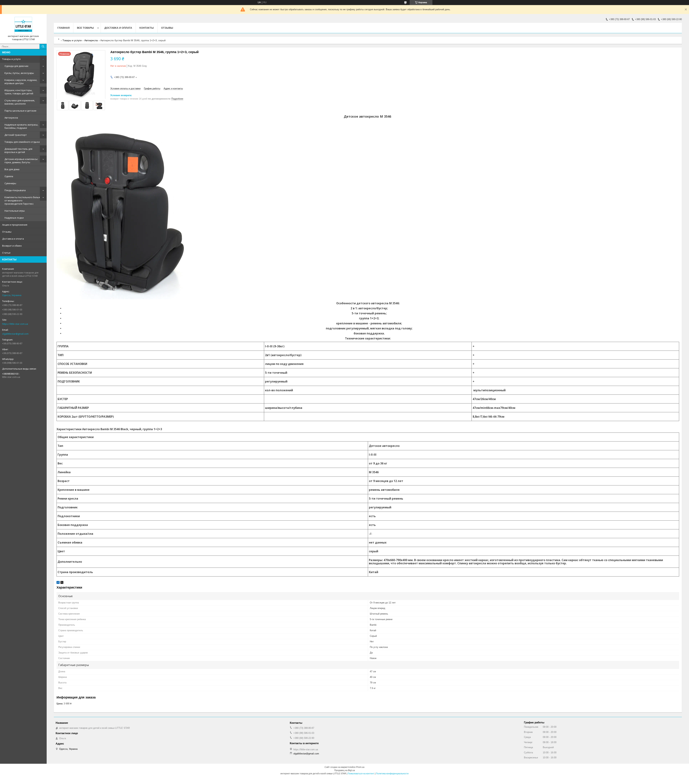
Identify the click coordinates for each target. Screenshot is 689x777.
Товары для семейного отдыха (22, 141)
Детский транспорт (15, 134)
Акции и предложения (14, 224)
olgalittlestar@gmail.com (15, 333)
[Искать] (43, 46)
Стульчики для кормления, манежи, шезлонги (19, 102)
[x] (61, 583)
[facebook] (58, 583)
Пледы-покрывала (15, 190)
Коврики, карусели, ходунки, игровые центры (20, 81)
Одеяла (8, 176)
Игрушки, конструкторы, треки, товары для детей (18, 92)
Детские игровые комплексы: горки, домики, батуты (21, 160)
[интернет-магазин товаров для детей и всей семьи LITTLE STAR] (23, 26)
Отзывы (6, 231)
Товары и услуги (11, 59)
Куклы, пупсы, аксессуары (19, 73)
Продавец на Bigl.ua (344, 770)
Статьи (6, 252)
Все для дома (11, 169)
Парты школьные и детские (20, 110)
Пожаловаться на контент (361, 773)
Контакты (146, 27)
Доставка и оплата (13, 238)
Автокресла (11, 117)
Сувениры (10, 183)
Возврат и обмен (12, 245)
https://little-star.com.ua (15, 323)
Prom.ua (360, 767)
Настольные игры (14, 210)
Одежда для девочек (16, 66)
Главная (63, 27)
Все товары (85, 27)
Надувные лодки (14, 217)
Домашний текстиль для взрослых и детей (18, 150)
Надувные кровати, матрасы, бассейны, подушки (21, 126)
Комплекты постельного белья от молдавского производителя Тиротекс (22, 200)
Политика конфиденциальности (392, 773)
